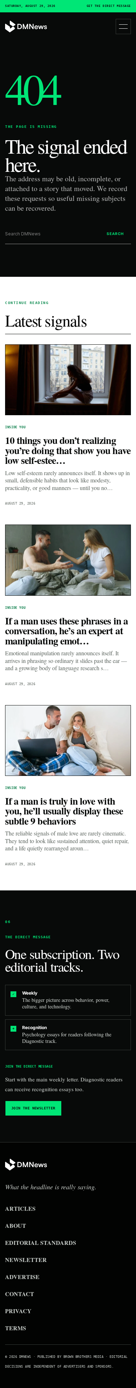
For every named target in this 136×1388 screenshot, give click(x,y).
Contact (19, 1294)
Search (115, 233)
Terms (15, 1328)
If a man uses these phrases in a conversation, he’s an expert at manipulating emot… (66, 631)
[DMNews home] (26, 27)
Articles (20, 1208)
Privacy (18, 1311)
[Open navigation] (123, 26)
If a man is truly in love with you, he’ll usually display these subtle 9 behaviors (64, 811)
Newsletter (26, 1259)
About (15, 1225)
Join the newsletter (33, 1108)
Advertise (22, 1276)
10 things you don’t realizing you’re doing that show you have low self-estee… (68, 450)
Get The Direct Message (109, 6)
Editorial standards (40, 1242)
